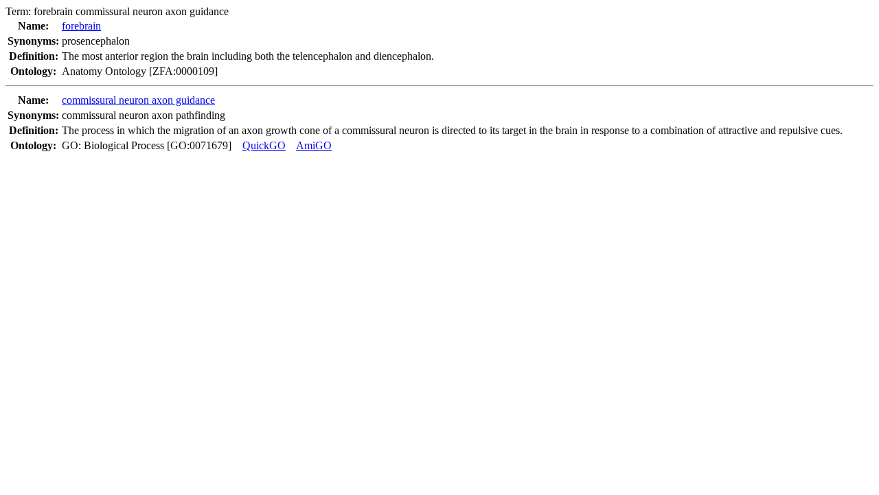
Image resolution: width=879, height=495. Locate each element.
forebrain (81, 26)
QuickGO (264, 145)
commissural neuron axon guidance (138, 100)
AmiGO (314, 145)
